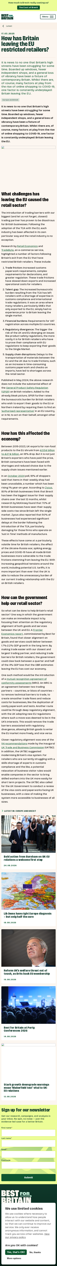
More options (14, 1258)
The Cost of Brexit (28, 7)
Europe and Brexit (10, 100)
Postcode (5, 1160)
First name (6, 1128)
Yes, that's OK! (16, 1252)
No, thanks (35, 1252)
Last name (6, 1138)
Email (4, 1149)
